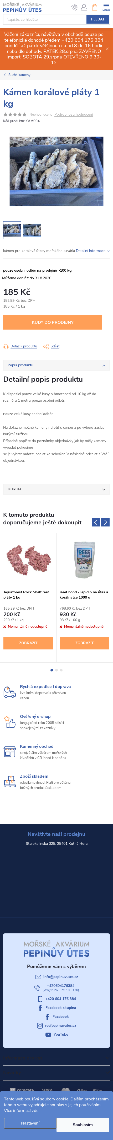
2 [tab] (56, 670)
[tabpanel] (28, 597)
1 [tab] (51, 670)
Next (105, 522)
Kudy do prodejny (53, 322)
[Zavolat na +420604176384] (74, 7)
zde (35, 1111)
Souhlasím (83, 1125)
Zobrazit (28, 643)
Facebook (61, 1016)
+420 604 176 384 (60, 998)
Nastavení (30, 1123)
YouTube (61, 1034)
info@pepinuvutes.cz (60, 976)
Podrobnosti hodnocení (73, 114)
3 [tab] (61, 670)
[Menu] (106, 7)
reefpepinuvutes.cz (60, 1025)
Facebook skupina (60, 1007)
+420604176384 (60, 985)
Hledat (98, 19)
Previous (96, 522)
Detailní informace (90, 250)
